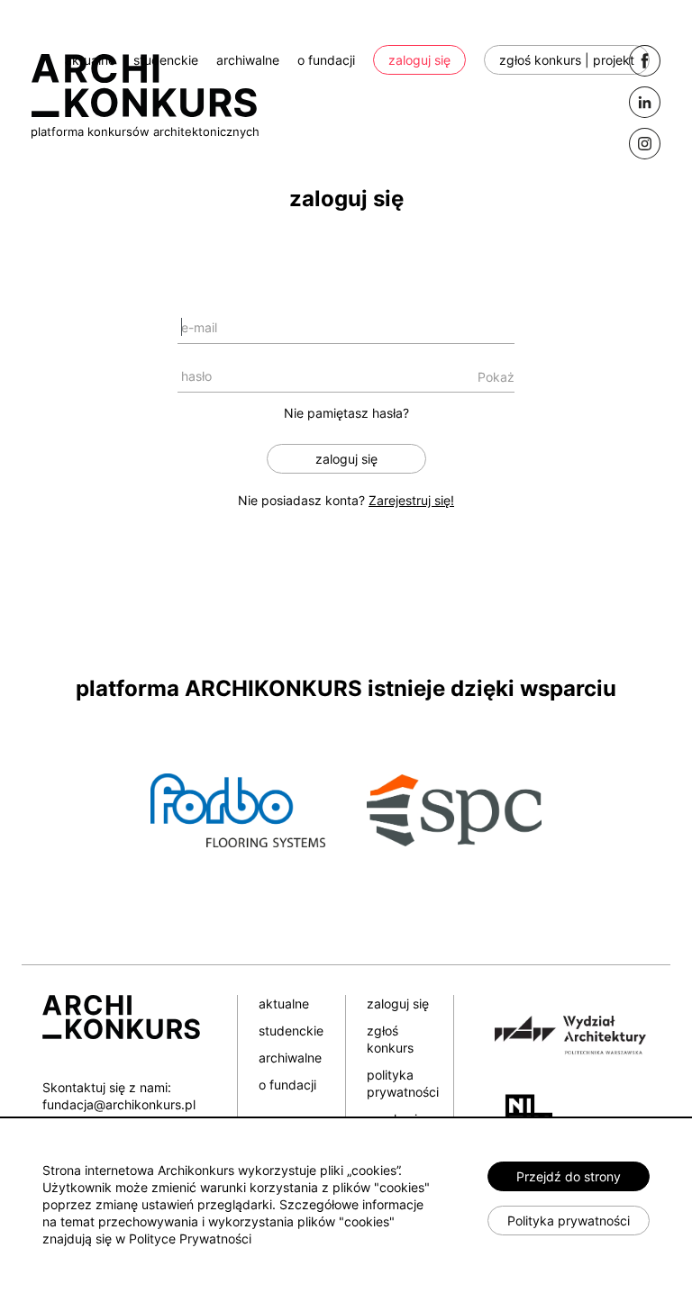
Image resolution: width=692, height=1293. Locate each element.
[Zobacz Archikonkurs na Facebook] (644, 61)
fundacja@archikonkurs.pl (119, 1104)
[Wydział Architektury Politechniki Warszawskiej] (562, 1032)
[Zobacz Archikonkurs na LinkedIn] (644, 102)
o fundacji (326, 60)
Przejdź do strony (568, 1176)
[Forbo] (237, 809)
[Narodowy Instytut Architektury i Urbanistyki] (522, 1111)
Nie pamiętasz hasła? (346, 412)
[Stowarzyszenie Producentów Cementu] (454, 809)
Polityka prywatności (568, 1220)
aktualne (90, 60)
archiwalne (247, 60)
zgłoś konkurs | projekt (566, 60)
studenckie (165, 60)
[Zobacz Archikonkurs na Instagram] (644, 143)
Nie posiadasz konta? (346, 500)
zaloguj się (419, 60)
